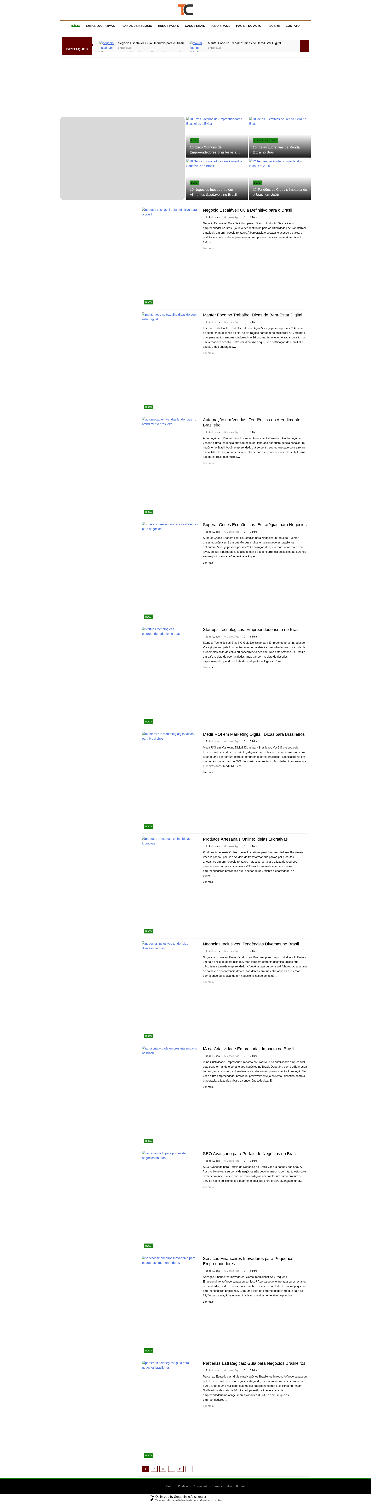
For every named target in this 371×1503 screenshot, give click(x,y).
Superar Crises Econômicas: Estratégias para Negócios (255, 524)
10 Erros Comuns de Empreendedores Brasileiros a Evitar (213, 152)
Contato (293, 25)
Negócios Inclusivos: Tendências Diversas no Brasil (251, 944)
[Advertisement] (185, 86)
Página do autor (250, 25)
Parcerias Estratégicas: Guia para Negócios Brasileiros (254, 1363)
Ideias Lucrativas (100, 25)
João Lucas (213, 217)
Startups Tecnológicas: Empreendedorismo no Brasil (251, 629)
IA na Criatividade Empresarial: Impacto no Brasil (248, 1048)
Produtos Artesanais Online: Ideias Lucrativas (245, 839)
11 (180, 1469)
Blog (194, 140)
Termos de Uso (222, 1486)
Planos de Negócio (136, 25)
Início (75, 25)
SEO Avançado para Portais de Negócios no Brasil (250, 1153)
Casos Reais (195, 25)
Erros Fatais (168, 25)
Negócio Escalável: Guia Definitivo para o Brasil (151, 43)
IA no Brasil (220, 25)
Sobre (274, 25)
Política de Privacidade (193, 1486)
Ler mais (208, 248)
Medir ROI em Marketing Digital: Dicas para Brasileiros (254, 734)
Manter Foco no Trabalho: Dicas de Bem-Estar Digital (244, 43)
